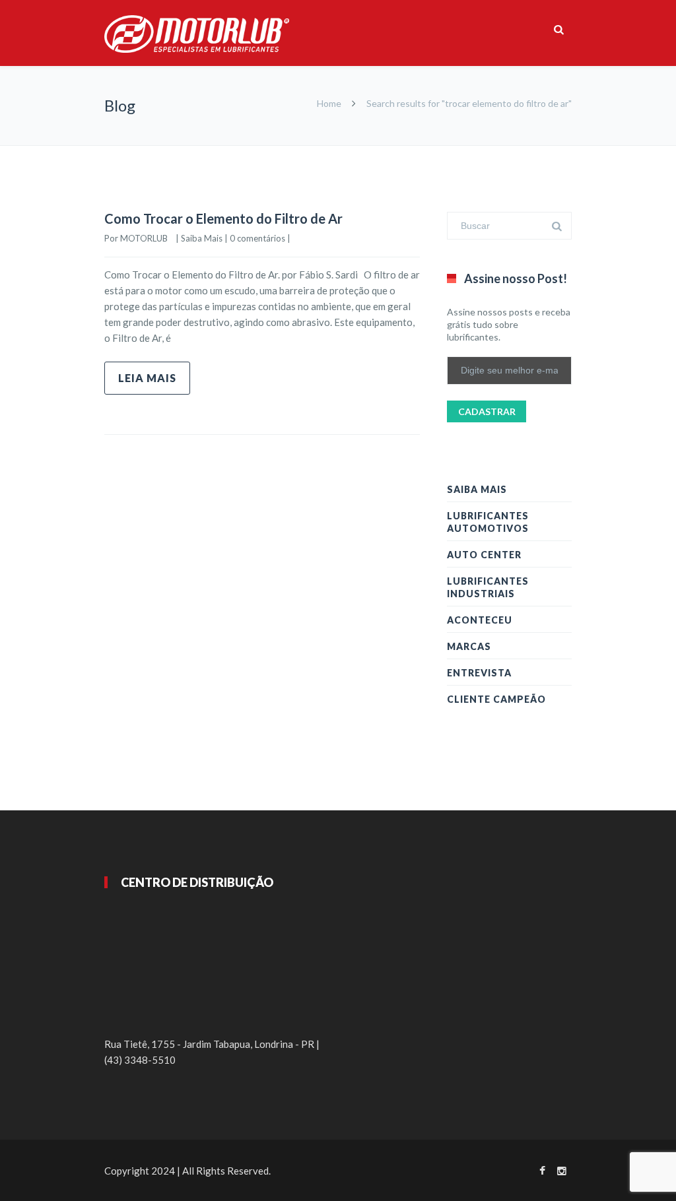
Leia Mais (147, 378)
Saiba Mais (201, 238)
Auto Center (484, 554)
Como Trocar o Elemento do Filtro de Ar (223, 218)
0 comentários (257, 238)
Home (329, 103)
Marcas (469, 646)
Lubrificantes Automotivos (488, 522)
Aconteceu (479, 620)
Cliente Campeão (496, 699)
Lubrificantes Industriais (488, 587)
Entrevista (479, 672)
